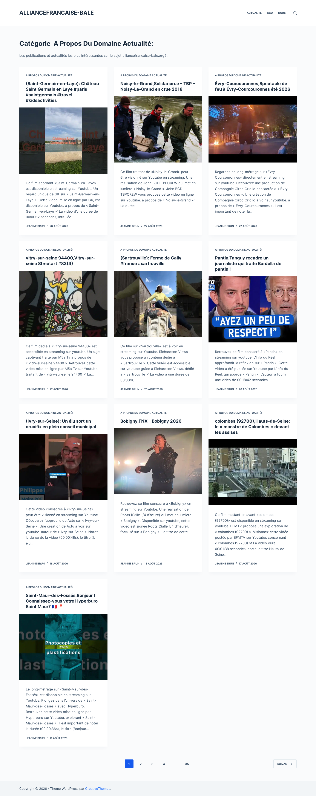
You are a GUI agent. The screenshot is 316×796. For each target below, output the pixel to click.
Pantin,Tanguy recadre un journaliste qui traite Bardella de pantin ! (248, 263)
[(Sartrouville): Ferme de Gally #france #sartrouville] (158, 304)
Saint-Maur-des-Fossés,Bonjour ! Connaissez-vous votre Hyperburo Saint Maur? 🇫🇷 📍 (62, 601)
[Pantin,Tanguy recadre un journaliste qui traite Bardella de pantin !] (253, 309)
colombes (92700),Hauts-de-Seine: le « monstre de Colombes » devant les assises (252, 427)
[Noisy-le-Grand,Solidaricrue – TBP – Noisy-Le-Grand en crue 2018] (158, 129)
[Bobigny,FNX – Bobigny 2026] (158, 461)
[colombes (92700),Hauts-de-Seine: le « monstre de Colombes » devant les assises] (253, 472)
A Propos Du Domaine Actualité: (49, 75)
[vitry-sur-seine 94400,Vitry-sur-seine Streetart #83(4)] (63, 304)
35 (187, 764)
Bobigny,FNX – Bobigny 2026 (150, 421)
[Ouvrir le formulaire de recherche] (295, 13)
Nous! (282, 12)
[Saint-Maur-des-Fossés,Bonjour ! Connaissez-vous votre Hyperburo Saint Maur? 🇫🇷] (63, 647)
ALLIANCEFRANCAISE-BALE (56, 12)
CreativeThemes (97, 789)
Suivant (283, 763)
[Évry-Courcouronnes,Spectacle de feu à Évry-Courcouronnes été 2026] (253, 129)
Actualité (254, 12)
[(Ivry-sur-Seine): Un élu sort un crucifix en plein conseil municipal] (63, 467)
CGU (270, 12)
